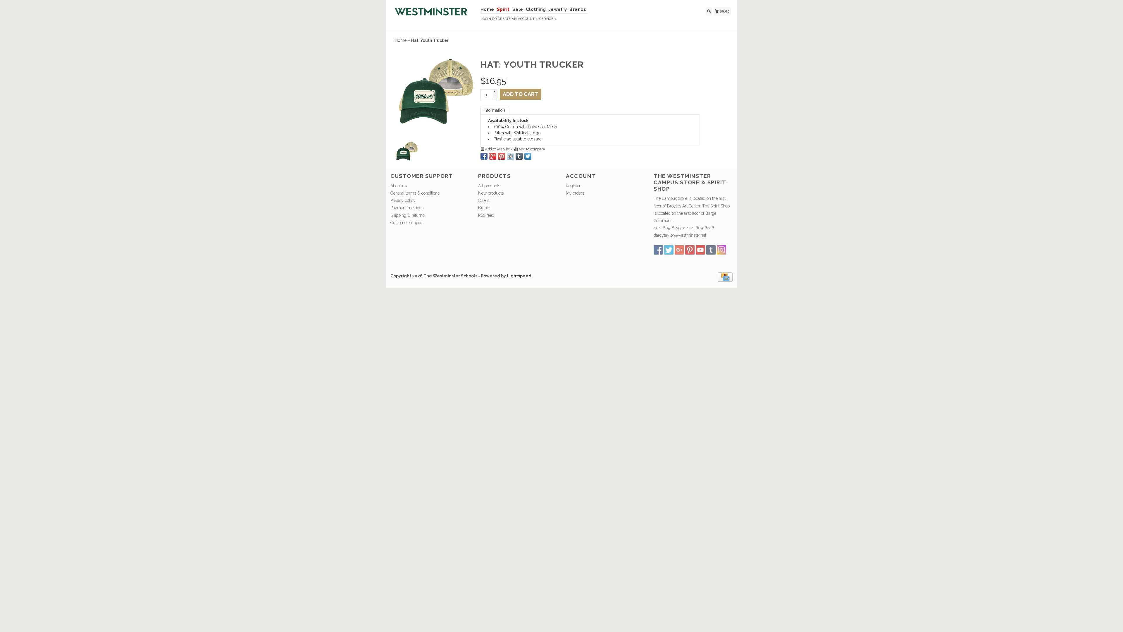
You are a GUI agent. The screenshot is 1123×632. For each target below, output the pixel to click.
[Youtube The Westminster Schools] (700, 250)
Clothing (536, 9)
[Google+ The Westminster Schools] (679, 250)
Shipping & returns (407, 215)
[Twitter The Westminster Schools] (669, 250)
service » (548, 19)
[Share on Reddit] (510, 156)
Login (485, 19)
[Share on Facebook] (484, 156)
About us (398, 185)
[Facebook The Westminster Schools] (658, 250)
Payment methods (406, 207)
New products (491, 193)
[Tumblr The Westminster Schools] (711, 250)
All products (489, 185)
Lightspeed (519, 276)
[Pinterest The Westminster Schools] (690, 250)
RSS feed (486, 215)
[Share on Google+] (492, 156)
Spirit (503, 9)
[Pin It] (501, 156)
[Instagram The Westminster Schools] (721, 250)
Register (573, 185)
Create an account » (518, 19)
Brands (577, 9)
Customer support (406, 222)
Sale (517, 9)
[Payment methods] (725, 276)
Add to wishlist (497, 149)
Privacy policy (403, 200)
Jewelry (558, 9)
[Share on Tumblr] (519, 156)
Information (494, 110)
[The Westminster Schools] (433, 14)
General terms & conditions (415, 193)
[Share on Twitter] (527, 156)
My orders (575, 193)
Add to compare (531, 149)
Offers (483, 200)
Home (487, 9)
